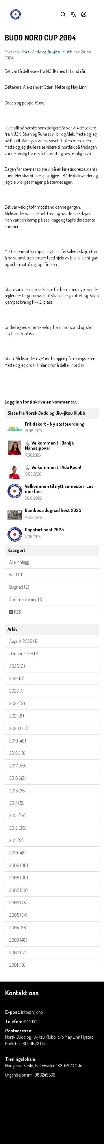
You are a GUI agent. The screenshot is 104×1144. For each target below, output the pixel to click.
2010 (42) (17, 853)
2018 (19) (17, 753)
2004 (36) (18, 927)
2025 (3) (17, 666)
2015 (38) (17, 791)
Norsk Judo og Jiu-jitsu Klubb (47, 52)
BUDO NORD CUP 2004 (40, 37)
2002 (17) (17, 952)
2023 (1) (16, 691)
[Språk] (73, 14)
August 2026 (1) (23, 641)
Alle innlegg (19, 562)
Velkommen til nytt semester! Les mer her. (59, 488)
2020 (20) (18, 728)
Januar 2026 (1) (23, 653)
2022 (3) (17, 703)
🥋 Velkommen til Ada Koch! (53, 467)
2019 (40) (17, 741)
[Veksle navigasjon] (94, 14)
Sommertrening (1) (25, 599)
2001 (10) (17, 965)
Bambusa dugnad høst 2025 (53, 510)
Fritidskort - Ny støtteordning (55, 424)
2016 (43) (17, 778)
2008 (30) (18, 878)
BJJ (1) (15, 574)
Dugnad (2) (19, 587)
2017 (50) (17, 766)
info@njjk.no (32, 1012)
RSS (17, 612)
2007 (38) (18, 890)
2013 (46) (17, 815)
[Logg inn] (84, 14)
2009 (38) (18, 865)
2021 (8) (16, 716)
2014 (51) (17, 803)
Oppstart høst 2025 (44, 529)
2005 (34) (18, 915)
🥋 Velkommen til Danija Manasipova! (49, 445)
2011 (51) (16, 840)
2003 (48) (18, 940)
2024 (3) (16, 678)
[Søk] (63, 14)
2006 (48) (18, 902)
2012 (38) (17, 828)
